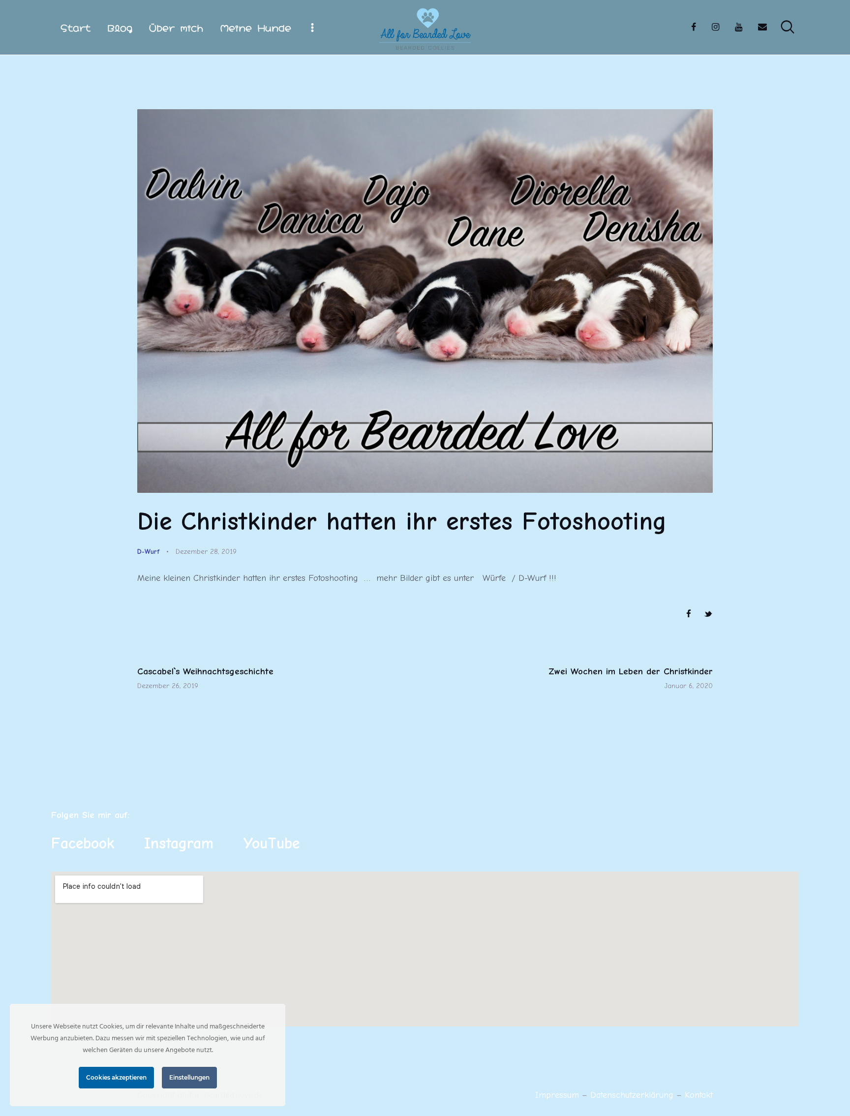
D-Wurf (148, 551)
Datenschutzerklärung (633, 1095)
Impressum (557, 1095)
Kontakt (699, 1095)
